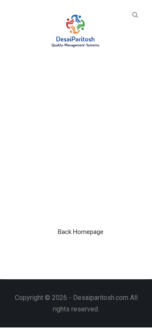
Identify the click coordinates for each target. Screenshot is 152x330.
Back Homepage (80, 232)
